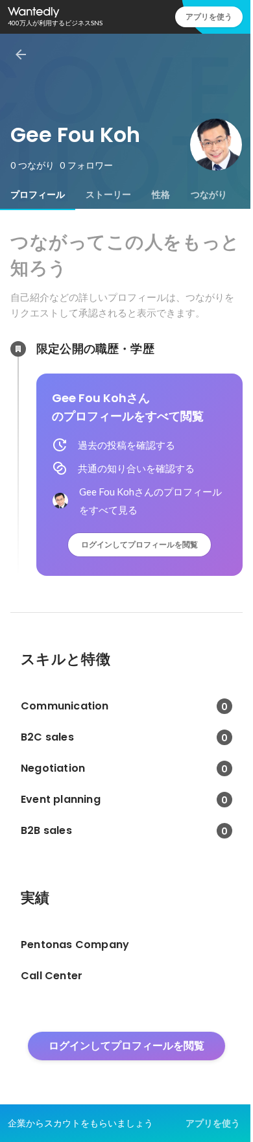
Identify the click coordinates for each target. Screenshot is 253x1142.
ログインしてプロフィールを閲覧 (139, 544)
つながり (209, 194)
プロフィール (37, 194)
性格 (161, 194)
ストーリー (108, 194)
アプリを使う (209, 16)
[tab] (37, 194)
